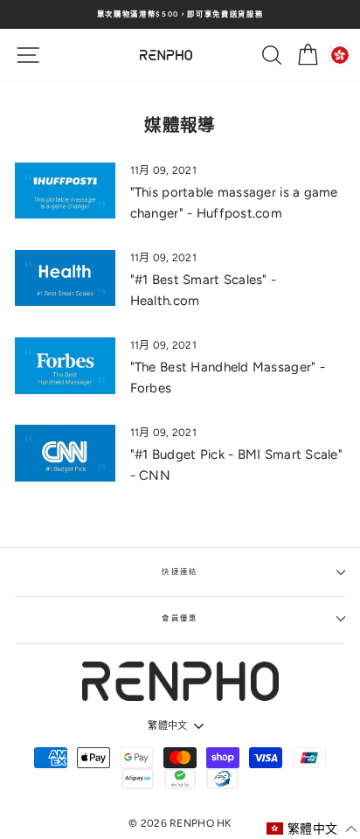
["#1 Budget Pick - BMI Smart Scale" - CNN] (65, 453)
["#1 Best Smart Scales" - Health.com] (65, 278)
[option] (180, 14)
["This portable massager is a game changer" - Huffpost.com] (65, 190)
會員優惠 (180, 618)
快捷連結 (180, 571)
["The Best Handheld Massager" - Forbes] (65, 365)
